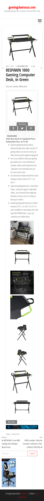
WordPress (24, 493)
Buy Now (22, 124)
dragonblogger (22, 66)
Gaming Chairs (15, 434)
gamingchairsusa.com (22, 7)
